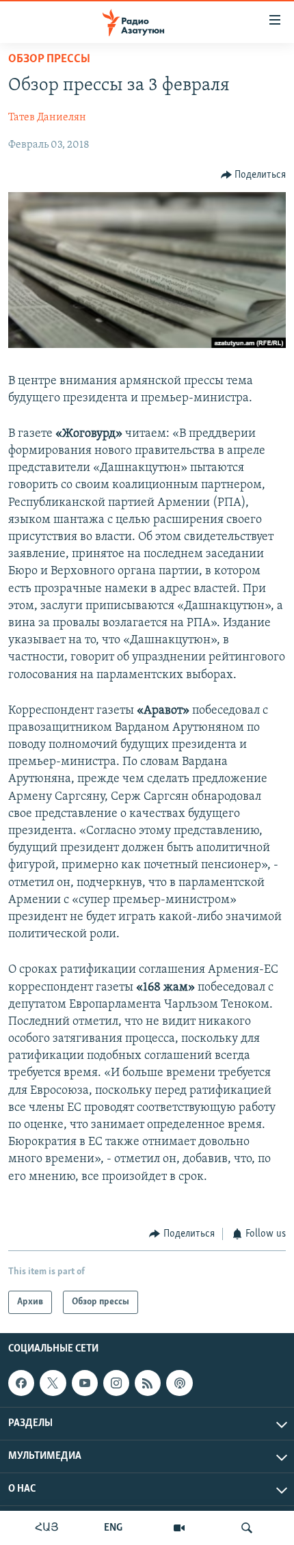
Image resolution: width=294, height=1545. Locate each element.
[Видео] (179, 1528)
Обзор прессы (49, 59)
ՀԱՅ (47, 1527)
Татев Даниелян (47, 117)
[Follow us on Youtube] (85, 1383)
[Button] (253, 175)
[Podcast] (179, 1383)
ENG (113, 1527)
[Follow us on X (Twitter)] (53, 1383)
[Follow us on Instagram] (116, 1383)
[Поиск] (246, 1528)
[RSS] (148, 1383)
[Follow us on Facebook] (21, 1383)
